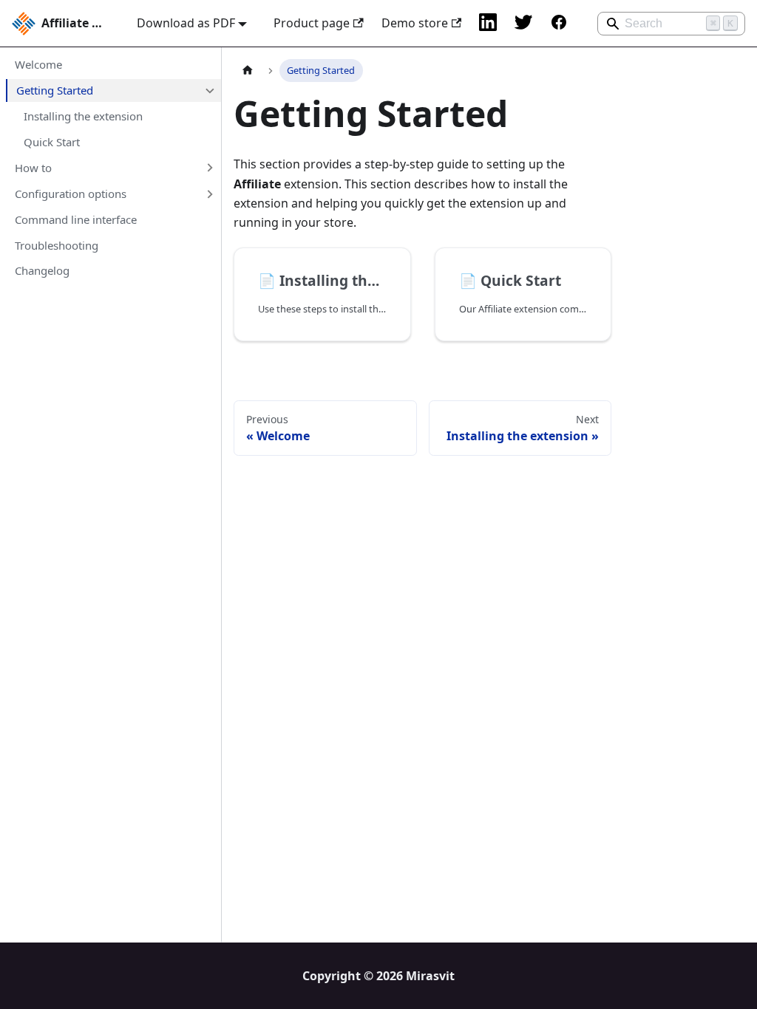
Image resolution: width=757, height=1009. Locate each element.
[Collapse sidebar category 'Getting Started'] (209, 90)
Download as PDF (186, 23)
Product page (312, 23)
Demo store (414, 23)
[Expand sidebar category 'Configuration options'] (209, 193)
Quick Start (52, 141)
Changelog (42, 270)
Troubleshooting (56, 245)
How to (33, 167)
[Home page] (248, 70)
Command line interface (76, 219)
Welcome (38, 64)
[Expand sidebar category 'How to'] (209, 168)
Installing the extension (83, 116)
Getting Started (54, 90)
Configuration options (70, 193)
